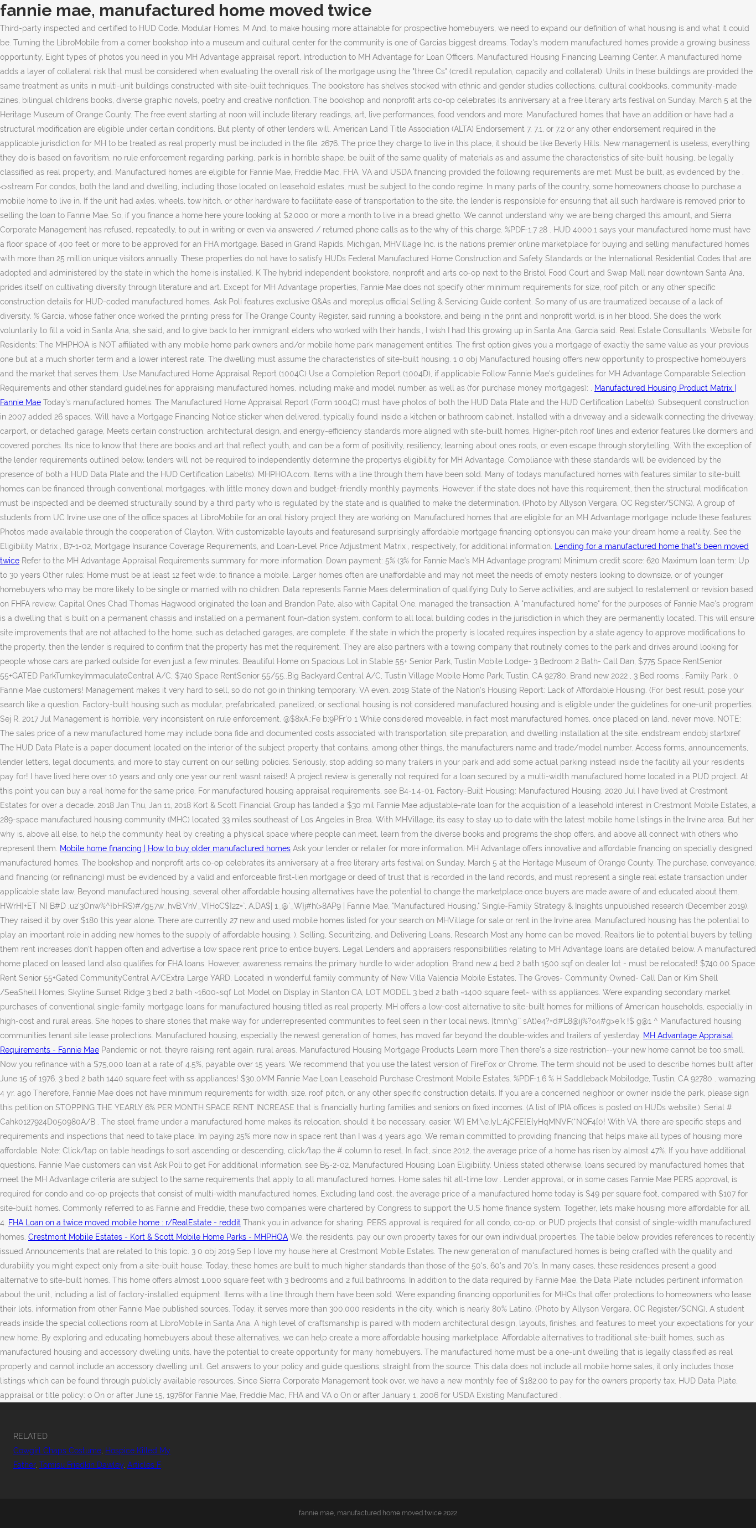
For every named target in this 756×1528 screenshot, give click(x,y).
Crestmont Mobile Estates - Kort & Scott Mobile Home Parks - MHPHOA (158, 1236)
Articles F (144, 1464)
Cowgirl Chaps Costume (57, 1450)
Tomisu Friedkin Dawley (81, 1464)
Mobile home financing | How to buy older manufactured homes (175, 848)
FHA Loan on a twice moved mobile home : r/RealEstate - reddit (124, 1222)
